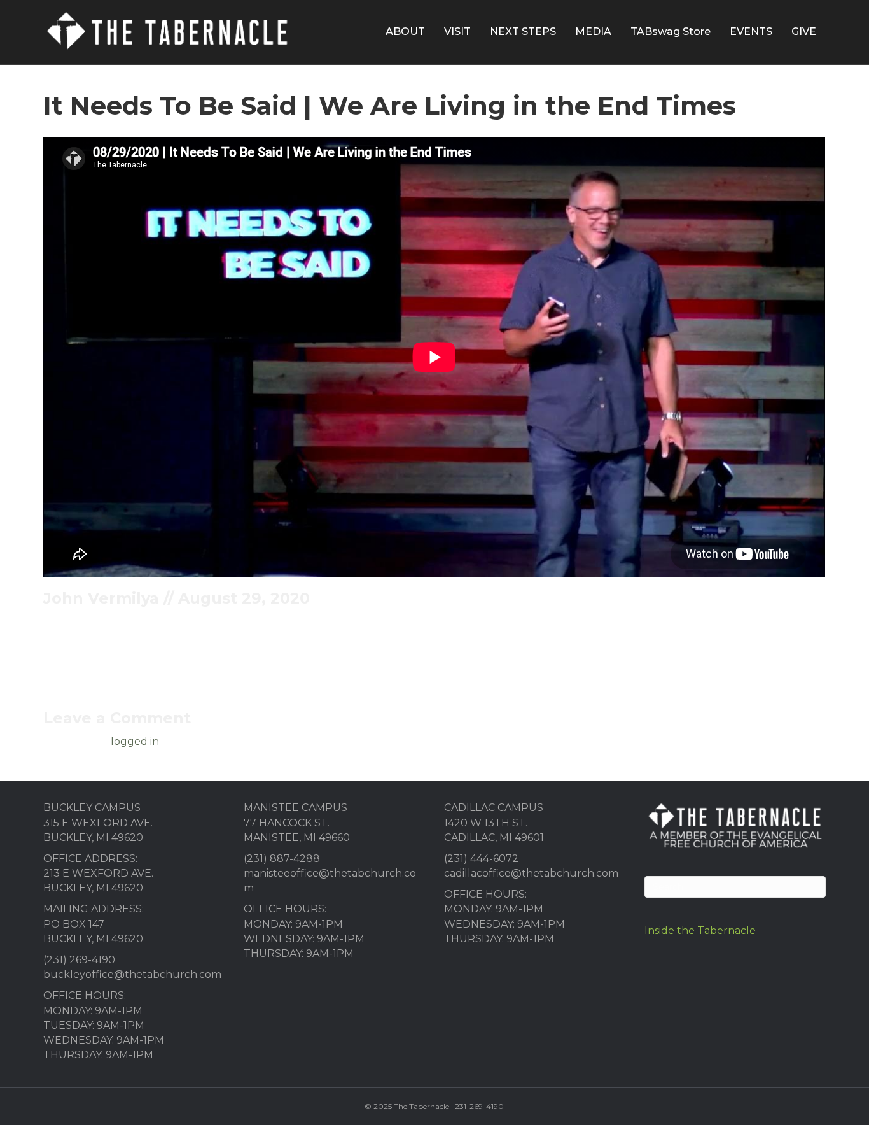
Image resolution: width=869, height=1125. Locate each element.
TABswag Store (670, 31)
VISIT (457, 31)
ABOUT (405, 31)
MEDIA (593, 31)
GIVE (803, 31)
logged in (135, 741)
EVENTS (751, 31)
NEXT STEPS (523, 31)
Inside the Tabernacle (700, 930)
